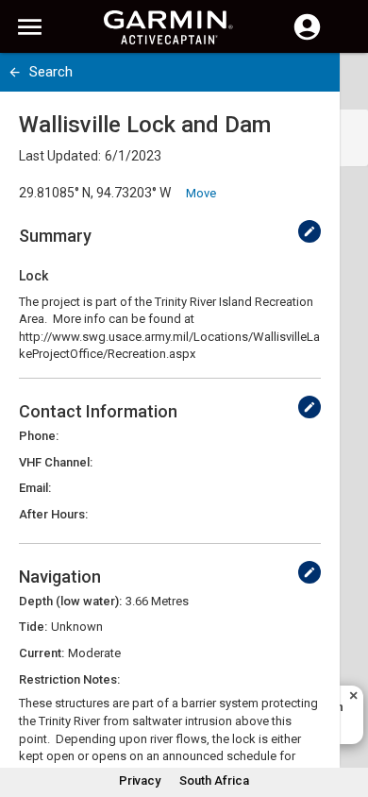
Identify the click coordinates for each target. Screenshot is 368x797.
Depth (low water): (70, 601)
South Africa (214, 780)
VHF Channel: (55, 462)
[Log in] (307, 37)
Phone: (39, 436)
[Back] (14, 72)
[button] (344, 711)
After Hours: (53, 514)
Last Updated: (60, 155)
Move (201, 193)
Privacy (139, 780)
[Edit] (309, 231)
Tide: (33, 626)
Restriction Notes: (69, 679)
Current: (41, 653)
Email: (35, 488)
